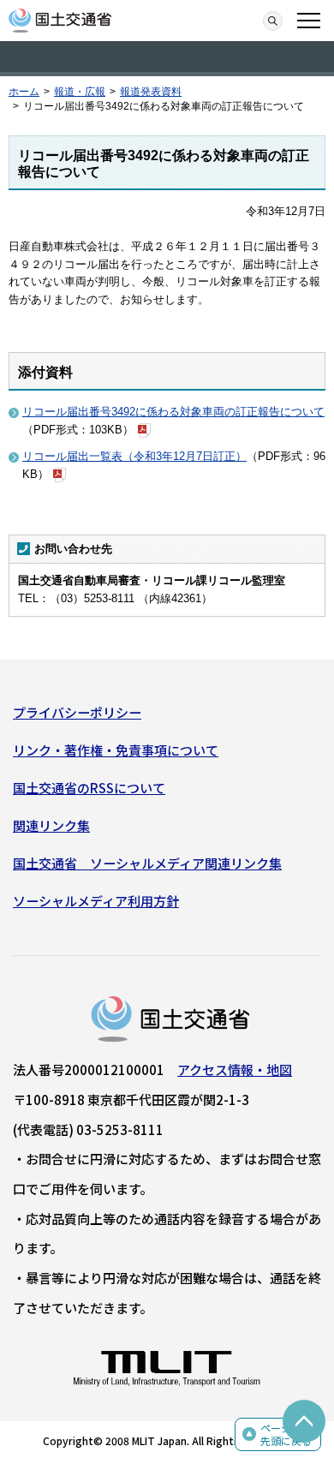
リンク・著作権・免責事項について (115, 750)
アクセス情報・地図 (234, 1070)
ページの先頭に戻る (286, 1434)
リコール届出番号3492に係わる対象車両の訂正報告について (173, 411)
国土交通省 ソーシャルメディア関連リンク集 (147, 863)
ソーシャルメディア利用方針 (96, 901)
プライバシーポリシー (77, 712)
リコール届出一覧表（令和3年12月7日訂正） (134, 456)
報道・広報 (79, 92)
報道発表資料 (151, 92)
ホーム (24, 92)
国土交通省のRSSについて (89, 788)
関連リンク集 (51, 825)
